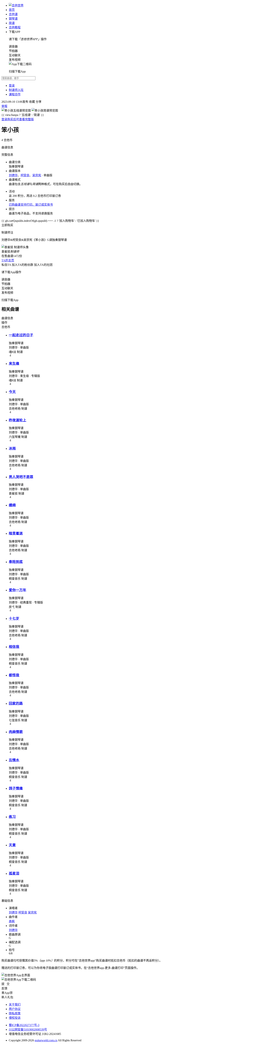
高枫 (12, 921)
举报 (4, 106)
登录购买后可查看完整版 (17, 119)
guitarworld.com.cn (46, 1040)
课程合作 (15, 94)
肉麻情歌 (16, 732)
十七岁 (14, 618)
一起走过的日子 (21, 335)
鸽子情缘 (16, 788)
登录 (12, 85)
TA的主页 (7, 260)
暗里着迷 (16, 533)
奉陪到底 (16, 562)
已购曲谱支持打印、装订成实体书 (31, 204)
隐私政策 (15, 1013)
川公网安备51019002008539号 (28, 1029)
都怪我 (14, 675)
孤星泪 (14, 873)
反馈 (4, 988)
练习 (12, 817)
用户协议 (15, 1009)
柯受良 (25, 175)
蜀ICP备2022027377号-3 (24, 1025)
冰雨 (12, 448)
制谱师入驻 (16, 90)
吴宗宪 (36, 175)
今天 (12, 392)
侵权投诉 (15, 1017)
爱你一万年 (17, 590)
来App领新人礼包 (7, 995)
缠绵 (12, 505)
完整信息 (7, 154)
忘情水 (14, 760)
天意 (12, 845)
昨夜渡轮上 (17, 420)
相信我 (14, 647)
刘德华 (13, 175)
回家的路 (16, 703)
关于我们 (15, 1004)
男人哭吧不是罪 (21, 477)
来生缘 (14, 363)
